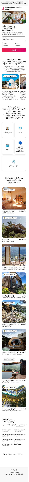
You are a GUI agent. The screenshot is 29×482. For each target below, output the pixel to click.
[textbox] (8, 45)
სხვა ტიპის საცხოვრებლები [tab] (9, 425)
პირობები (20, 474)
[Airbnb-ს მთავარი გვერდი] (3, 8)
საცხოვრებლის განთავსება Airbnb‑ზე (13, 8)
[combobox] (14, 40)
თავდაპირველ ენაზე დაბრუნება (17, 3)
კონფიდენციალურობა (11, 474)
